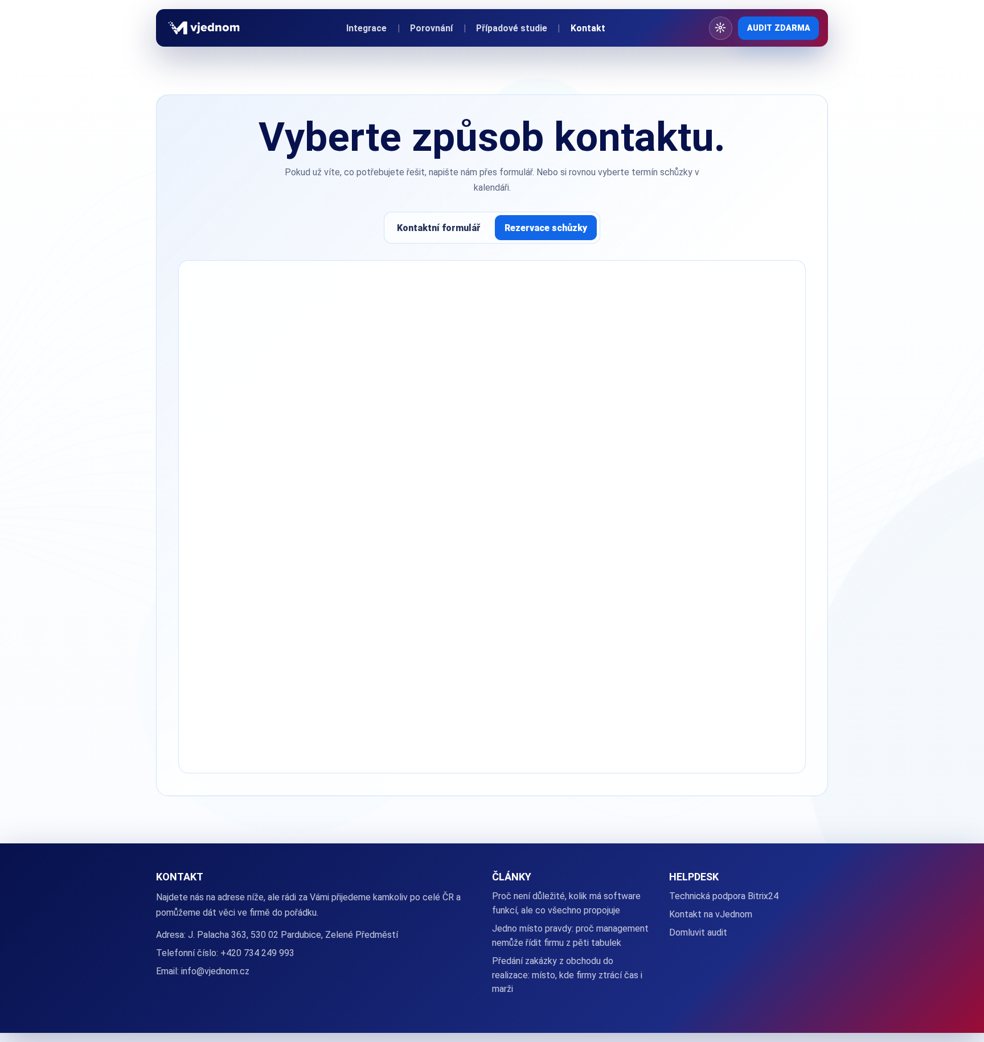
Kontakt (588, 28)
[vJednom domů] (204, 28)
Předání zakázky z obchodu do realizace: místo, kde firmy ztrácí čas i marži (567, 975)
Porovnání (431, 28)
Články (511, 877)
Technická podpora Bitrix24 (723, 896)
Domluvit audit (698, 932)
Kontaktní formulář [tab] (439, 228)
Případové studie (511, 28)
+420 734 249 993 (257, 953)
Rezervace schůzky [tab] (546, 228)
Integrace (366, 28)
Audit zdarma (778, 27)
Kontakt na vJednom (710, 914)
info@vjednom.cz (215, 971)
